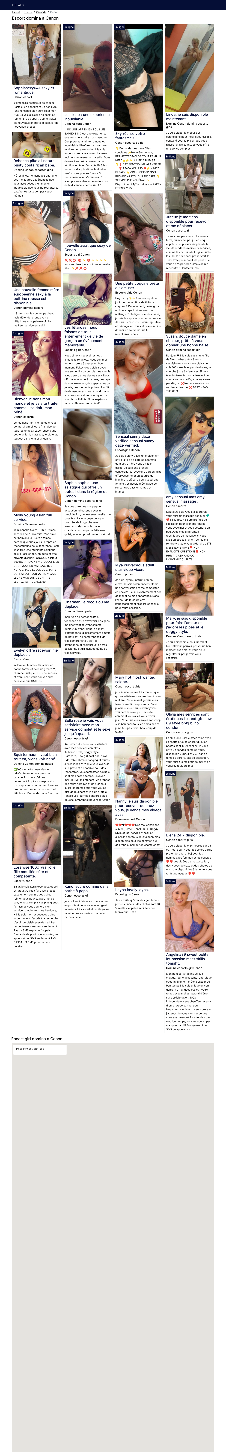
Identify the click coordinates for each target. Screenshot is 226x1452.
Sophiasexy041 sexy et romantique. (34, 90)
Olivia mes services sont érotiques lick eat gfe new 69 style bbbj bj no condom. (189, 721)
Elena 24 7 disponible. (185, 835)
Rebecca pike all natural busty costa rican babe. (34, 163)
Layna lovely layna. (132, 890)
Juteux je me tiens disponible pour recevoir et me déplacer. (187, 221)
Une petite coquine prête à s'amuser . (137, 285)
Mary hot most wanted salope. (135, 679)
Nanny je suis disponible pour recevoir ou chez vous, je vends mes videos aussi (138, 808)
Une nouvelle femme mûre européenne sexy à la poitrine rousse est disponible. (36, 296)
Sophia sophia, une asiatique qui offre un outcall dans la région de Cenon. (86, 489)
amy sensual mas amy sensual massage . (185, 499)
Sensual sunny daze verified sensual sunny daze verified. (134, 440)
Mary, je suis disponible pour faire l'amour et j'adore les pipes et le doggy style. (186, 625)
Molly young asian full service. (33, 517)
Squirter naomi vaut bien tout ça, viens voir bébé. (35, 756)
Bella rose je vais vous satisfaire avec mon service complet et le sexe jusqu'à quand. (87, 727)
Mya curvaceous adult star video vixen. (134, 567)
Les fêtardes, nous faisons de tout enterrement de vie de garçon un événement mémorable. (83, 336)
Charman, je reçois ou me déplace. (86, 604)
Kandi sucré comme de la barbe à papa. (86, 888)
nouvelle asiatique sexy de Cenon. (87, 247)
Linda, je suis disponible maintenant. (187, 116)
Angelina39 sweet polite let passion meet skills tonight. (187, 958)
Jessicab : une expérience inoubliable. (87, 116)
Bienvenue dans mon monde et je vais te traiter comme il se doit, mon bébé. (36, 405)
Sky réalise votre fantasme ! (130, 135)
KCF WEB (18, 5)
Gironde (41, 12)
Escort (16, 12)
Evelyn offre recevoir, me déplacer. (36, 652)
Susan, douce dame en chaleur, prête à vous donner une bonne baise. (187, 340)
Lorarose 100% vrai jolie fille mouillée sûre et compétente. (34, 871)
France (28, 12)
